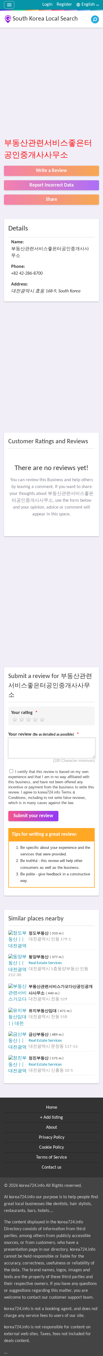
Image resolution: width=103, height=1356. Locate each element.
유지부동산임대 (43, 1011)
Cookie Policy (51, 1147)
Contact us (51, 1167)
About (51, 1127)
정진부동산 (39, 1058)
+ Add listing (51, 1117)
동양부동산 (39, 957)
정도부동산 (39, 933)
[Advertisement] (51, 83)
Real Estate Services (45, 963)
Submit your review (33, 815)
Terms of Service (51, 1157)
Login (47, 4)
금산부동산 (39, 1034)
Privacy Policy (51, 1137)
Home (51, 1107)
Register (64, 4)
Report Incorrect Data (51, 185)
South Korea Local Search (45, 19)
